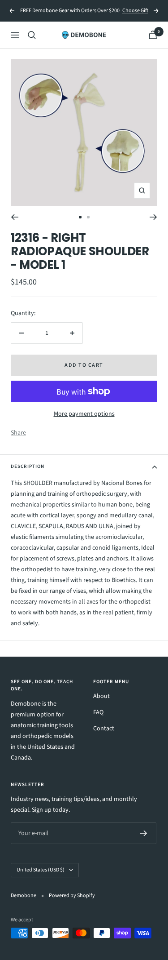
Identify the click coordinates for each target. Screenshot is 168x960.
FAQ (98, 712)
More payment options (84, 413)
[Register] (143, 833)
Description (27, 466)
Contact (103, 728)
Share (18, 432)
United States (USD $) (41, 870)
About (101, 696)
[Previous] (14, 217)
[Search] (32, 35)
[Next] (153, 217)
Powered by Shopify (72, 895)
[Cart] (152, 35)
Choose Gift (135, 10)
